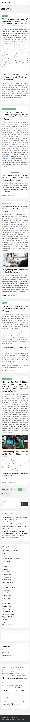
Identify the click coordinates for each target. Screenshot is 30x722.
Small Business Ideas (8, 611)
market (19, 688)
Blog (3, 553)
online (22, 691)
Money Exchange (7, 593)
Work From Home (7, 625)
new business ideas (14, 690)
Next (7, 493)
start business (18, 699)
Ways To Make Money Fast (9, 109)
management (12, 687)
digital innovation (5, 675)
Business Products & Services (11, 558)
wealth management (22, 701)
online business (6, 693)
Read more (17, 97)
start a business (11, 699)
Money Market (6, 601)
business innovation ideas (16, 669)
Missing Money (6, 590)
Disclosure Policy (7, 655)
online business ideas (14, 693)
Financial (5, 569)
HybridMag (20, 719)
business (10, 667)
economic (16, 226)
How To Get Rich (7, 378)
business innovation (6, 669)
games (10, 681)
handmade (5, 682)
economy (19, 675)
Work (3, 622)
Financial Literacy (22, 678)
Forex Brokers (5, 681)
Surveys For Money (8, 614)
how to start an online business (14, 682)
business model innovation (18, 671)
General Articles (7, 579)
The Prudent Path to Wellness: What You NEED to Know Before (15, 208)
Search (4, 501)
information (7, 685)
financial (14, 678)
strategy (14, 701)
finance (6, 678)
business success (6, 673)
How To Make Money (8, 587)
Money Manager (7, 598)
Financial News (7, 572)
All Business (6, 2)
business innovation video (7, 671)
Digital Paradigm (13, 675)
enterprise (24, 675)
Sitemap (4, 658)
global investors (17, 398)
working (15, 704)
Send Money (6, 609)
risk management (6, 697)
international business (17, 685)
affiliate (4, 667)
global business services (17, 681)
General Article (6, 203)
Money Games (6, 595)
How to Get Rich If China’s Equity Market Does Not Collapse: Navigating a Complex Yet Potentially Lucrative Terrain (15, 386)
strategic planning (6, 701)
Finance (5, 303)
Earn (3, 564)
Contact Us (5, 652)
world (20, 704)
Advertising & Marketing (9, 550)
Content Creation (15, 673)
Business (5, 15)
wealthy (4, 704)
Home (4, 650)
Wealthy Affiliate (7, 619)
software (5, 699)
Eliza (5, 101)
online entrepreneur (7, 695)
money (5, 690)
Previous (5, 489)
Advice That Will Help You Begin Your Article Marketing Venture (15, 308)
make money (5, 687)
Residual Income (7, 606)
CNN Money (6, 561)
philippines (16, 695)
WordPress (11, 719)
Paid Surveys (6, 603)
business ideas (19, 667)
